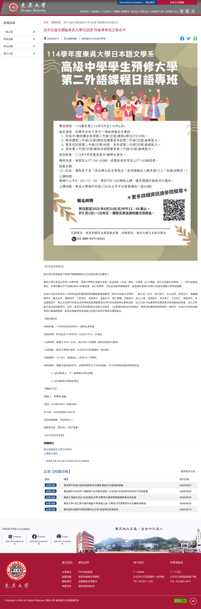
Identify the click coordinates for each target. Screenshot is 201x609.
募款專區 (150, 2)
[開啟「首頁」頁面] (25, 7)
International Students (130, 2)
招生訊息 (135, 11)
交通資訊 (66, 572)
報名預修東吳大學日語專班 (58, 449)
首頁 (46, 22)
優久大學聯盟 (167, 11)
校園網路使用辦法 (87, 581)
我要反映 (66, 586)
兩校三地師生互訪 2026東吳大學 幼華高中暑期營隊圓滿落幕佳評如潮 (100, 497)
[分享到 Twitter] (189, 38)
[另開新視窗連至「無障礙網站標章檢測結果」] (180, 601)
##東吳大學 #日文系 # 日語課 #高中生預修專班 (67, 460)
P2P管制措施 (85, 572)
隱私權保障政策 (86, 586)
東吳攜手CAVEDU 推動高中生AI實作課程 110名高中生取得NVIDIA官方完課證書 (106, 491)
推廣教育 (125, 11)
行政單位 (107, 11)
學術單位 (96, 11)
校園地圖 (66, 576)
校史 (176, 11)
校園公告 (144, 11)
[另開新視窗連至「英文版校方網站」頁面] (181, 12)
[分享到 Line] (195, 38)
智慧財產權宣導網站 (89, 576)
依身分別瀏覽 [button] (177, 2)
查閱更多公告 (188, 471)
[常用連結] (193, 12)
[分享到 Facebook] (182, 38)
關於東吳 (84, 11)
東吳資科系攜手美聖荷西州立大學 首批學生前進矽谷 (91, 509)
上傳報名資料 (51, 453)
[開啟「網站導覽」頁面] (187, 12)
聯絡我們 (66, 581)
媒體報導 (155, 11)
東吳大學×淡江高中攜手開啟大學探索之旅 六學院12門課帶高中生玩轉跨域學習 (105, 503)
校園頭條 (9, 22)
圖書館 (117, 11)
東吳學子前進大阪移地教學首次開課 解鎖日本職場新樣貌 (93, 485)
